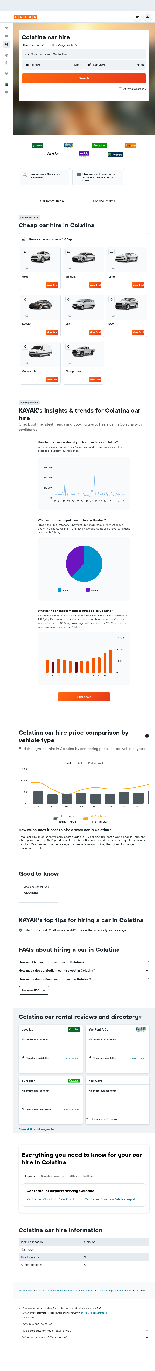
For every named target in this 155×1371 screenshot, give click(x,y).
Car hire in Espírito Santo (110, 1290)
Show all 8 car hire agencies (37, 1129)
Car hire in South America (59, 1290)
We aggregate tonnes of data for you (46, 1330)
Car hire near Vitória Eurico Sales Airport (50, 1199)
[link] (84, 696)
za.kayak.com (25, 1290)
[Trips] (6, 74)
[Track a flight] (6, 63)
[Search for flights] (6, 28)
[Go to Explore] (6, 55)
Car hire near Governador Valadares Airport (110, 1199)
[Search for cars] (6, 44)
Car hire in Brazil (84, 1290)
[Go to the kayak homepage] (25, 17)
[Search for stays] (6, 36)
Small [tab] (68, 763)
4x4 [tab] (80, 763)
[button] (6, 17)
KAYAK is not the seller (37, 1324)
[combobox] (34, 45)
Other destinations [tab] (81, 1176)
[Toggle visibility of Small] (63, 590)
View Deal (52, 284)
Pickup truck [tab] (96, 763)
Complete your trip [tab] (52, 1176)
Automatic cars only (134, 89)
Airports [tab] (30, 1176)
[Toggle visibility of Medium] (92, 590)
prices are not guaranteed (94, 1312)
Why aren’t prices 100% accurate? (44, 1337)
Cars (38, 1290)
